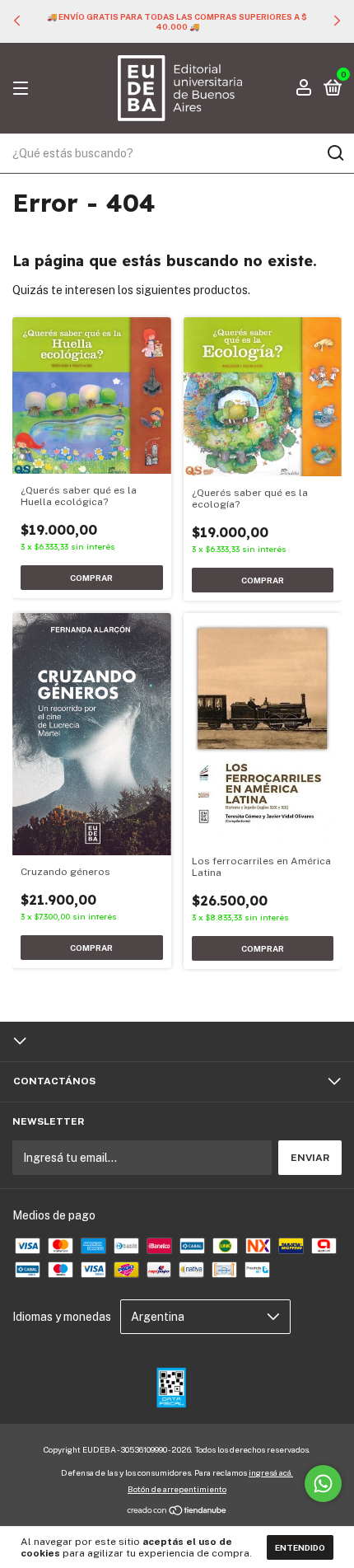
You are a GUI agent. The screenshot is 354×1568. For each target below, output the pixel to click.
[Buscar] (334, 153)
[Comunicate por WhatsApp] (323, 1483)
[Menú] (23, 89)
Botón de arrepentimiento (177, 1489)
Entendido (300, 1547)
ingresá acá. (271, 1472)
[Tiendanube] (177, 1511)
